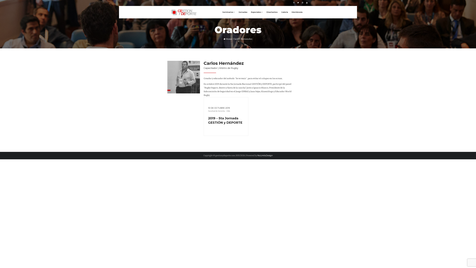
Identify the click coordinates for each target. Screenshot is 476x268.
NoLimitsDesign (265, 155)
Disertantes (272, 12)
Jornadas (243, 12)
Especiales (256, 12)
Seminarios (228, 12)
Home (229, 39)
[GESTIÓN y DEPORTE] (184, 12)
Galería (284, 12)
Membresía (297, 12)
